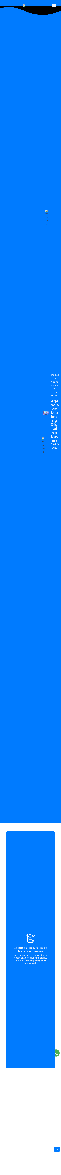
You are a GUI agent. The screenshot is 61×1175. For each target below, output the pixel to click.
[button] (54, 5)
